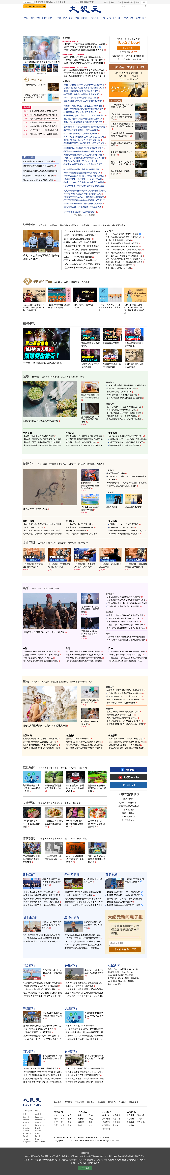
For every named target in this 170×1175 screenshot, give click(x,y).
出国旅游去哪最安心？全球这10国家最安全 (124, 696)
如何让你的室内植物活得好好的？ (120, 715)
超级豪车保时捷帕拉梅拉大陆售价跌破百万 (42, 1026)
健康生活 (74, 376)
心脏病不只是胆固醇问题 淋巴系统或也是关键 (84, 439)
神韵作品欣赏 (111, 507)
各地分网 (140, 17)
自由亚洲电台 (92, 1156)
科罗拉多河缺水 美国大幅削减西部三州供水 (83, 119)
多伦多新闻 (72, 874)
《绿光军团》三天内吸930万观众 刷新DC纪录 (125, 625)
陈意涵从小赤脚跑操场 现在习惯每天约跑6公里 (84, 655)
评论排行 (109, 230)
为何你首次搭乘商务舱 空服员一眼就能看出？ (125, 690)
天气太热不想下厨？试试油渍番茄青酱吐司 (96, 824)
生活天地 (131, 1111)
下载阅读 (92, 215)
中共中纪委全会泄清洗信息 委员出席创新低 (83, 73)
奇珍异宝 (63, 767)
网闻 (69, 1125)
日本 (120, 981)
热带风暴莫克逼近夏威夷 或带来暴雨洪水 (82, 173)
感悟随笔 (74, 225)
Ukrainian (39, 1130)
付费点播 (75, 281)
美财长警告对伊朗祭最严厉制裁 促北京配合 (83, 63)
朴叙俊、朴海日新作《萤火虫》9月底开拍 (125, 655)
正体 (59, 2)
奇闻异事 (42, 767)
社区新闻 (114, 965)
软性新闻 (29, 767)
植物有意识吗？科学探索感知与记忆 (121, 410)
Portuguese (40, 1125)
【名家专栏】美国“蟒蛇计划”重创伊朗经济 (84, 989)
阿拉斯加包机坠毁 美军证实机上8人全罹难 (42, 1078)
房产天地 (73, 681)
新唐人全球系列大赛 (133, 507)
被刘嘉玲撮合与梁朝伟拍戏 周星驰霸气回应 (40, 661)
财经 (93, 17)
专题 (71, 17)
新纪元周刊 (139, 1156)
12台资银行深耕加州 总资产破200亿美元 (82, 938)
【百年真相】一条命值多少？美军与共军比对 (85, 565)
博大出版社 (82, 1163)
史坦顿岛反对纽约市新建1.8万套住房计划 (40, 171)
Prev (26, 48)
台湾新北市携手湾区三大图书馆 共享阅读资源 (51, 925)
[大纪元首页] (32, 1105)
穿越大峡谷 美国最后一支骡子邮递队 (121, 486)
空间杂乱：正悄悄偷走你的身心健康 (121, 389)
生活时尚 (36, 681)
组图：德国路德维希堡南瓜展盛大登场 (81, 98)
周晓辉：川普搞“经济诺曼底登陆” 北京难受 (83, 106)
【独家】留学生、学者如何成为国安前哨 (124, 899)
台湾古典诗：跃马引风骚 (35, 509)
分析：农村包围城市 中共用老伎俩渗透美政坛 (84, 85)
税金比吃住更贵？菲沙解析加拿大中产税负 (84, 905)
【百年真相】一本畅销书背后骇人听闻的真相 (136, 565)
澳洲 (125, 981)
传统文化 (117, 100)
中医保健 (55, 376)
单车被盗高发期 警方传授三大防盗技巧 (40, 892)
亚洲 (120, 984)
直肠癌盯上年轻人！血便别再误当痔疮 (81, 442)
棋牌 (79, 838)
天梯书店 (121, 1156)
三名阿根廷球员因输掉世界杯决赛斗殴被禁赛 (31, 859)
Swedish (26, 1128)
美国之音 (65, 1156)
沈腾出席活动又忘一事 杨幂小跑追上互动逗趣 (90, 633)
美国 (32, 17)
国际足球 (49, 838)
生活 (126, 17)
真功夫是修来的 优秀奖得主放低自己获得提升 (51, 882)
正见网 (118, 1159)
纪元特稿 (42, 225)
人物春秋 (72, 464)
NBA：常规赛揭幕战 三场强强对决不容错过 (75, 859)
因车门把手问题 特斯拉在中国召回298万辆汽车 (84, 200)
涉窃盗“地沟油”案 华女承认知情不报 (38, 180)
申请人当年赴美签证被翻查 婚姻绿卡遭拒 (41, 895)
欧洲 (110, 984)
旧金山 (116, 969)
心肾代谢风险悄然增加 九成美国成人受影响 (124, 398)
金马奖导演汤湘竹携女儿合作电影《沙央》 (124, 618)
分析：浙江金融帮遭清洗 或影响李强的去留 (83, 122)
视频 (77, 17)
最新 (66, 281)
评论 (65, 17)
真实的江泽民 (82, 68)
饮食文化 (67, 803)
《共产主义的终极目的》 (135, 56)
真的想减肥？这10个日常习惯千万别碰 (124, 445)
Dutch (37, 1128)
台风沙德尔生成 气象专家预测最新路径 (82, 1075)
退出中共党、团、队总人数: (128, 39)
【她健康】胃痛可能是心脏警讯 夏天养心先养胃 (42, 439)
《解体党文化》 (128, 809)
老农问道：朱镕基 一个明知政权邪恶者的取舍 (124, 262)
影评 (57, 588)
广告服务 (122, 1102)
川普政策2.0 (79, 54)
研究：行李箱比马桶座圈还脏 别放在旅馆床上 (84, 745)
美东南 (130, 972)
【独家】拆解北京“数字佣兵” (119, 902)
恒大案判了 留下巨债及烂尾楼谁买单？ (40, 989)
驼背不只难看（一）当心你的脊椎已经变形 (124, 407)
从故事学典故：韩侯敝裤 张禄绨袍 (79, 527)
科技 (99, 17)
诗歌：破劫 (111, 480)
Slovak (25, 1136)
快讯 (28, 107)
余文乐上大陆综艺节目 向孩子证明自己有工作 (125, 615)
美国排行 (71, 1008)
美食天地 (29, 803)
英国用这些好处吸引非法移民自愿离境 (81, 130)
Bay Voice (82, 1159)
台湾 (50, 17)
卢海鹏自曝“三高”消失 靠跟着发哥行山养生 (40, 652)
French (26, 1122)
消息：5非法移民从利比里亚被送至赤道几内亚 (84, 158)
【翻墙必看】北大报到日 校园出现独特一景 (42, 1039)
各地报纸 (57, 1102)
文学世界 (116, 1118)
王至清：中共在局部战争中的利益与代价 (82, 260)
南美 (115, 984)
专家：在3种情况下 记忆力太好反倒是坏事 (124, 721)
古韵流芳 (52, 543)
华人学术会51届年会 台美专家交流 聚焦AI (41, 899)
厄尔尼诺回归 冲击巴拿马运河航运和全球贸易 (84, 176)
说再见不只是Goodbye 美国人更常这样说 (123, 712)
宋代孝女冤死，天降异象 (33, 527)
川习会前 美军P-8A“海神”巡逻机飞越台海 (82, 140)
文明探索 (53, 464)
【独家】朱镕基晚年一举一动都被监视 (123, 892)
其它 (90, 1125)
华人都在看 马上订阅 (125, 949)
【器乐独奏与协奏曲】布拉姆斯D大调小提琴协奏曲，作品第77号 (34, 307)
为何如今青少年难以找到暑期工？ (119, 265)
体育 (56, 1125)
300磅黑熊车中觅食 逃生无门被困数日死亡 (82, 169)
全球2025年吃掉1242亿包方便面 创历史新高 (83, 203)
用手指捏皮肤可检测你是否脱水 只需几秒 (39, 742)
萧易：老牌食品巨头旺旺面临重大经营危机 (123, 253)
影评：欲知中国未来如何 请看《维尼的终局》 (124, 237)
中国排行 (29, 1008)
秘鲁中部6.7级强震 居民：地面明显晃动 (40, 1068)
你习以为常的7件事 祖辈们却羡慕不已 (122, 395)
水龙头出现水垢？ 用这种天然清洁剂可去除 (124, 693)
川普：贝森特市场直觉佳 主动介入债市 (81, 91)
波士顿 (135, 969)
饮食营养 (45, 376)
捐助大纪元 (133, 1102)
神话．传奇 (42, 464)
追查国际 (73, 1159)
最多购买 (58, 281)
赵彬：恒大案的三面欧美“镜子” (77, 239)
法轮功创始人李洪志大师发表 (128, 67)
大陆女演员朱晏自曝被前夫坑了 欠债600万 (124, 597)
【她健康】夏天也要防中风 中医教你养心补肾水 (42, 442)
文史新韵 (72, 543)
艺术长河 (106, 1128)
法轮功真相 (137, 59)
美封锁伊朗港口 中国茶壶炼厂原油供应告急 (83, 60)
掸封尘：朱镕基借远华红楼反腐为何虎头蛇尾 (124, 250)
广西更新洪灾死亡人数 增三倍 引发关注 (81, 112)
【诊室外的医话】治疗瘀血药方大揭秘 (38, 436)
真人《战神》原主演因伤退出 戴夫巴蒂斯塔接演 (126, 640)
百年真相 (42, 543)
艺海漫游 (100, 464)
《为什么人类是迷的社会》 (128, 73)
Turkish (26, 1139)
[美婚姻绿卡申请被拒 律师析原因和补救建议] (41, 48)
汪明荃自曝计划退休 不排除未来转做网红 (123, 606)
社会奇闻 (83, 767)
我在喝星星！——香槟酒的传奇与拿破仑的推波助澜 (90, 485)
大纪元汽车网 (132, 1159)
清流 (124, 1159)
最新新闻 (58, 1111)
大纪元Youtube (131, 777)
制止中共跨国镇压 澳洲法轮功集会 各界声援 (84, 50)
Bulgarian (27, 1141)
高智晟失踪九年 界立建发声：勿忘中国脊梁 (93, 925)
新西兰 (131, 981)
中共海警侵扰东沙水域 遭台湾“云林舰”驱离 (84, 1082)
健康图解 (36, 376)
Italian (25, 1125)
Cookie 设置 (85, 1168)
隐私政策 (101, 1102)
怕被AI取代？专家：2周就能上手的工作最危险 (127, 748)
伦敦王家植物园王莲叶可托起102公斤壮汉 (97, 788)
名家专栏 (106, 225)
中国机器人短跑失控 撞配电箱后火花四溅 (82, 94)
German (38, 1122)
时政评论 (53, 225)
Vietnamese (40, 1141)
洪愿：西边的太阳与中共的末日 (118, 268)
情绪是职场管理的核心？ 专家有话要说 (124, 745)
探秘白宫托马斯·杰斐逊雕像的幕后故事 (81, 534)
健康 (132, 17)
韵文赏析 (91, 464)
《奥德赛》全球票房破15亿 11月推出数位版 (44, 632)
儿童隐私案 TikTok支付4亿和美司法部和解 (84, 1039)
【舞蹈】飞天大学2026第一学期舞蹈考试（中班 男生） (35, 97)
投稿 (138, 2)
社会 (62, 1125)
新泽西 (111, 972)
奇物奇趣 (53, 767)
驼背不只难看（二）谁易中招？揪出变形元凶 (84, 436)
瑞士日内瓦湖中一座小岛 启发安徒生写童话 (83, 742)
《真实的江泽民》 (128, 813)
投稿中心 (111, 1102)
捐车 (106, 2)
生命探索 (116, 1115)
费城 (115, 975)
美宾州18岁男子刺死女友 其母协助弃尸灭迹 (83, 164)
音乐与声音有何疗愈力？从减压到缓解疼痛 (124, 419)
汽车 (91, 681)
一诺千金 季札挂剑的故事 (76, 531)
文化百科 (81, 464)
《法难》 (123, 76)
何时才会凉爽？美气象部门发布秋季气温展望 (84, 182)
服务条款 (91, 1102)
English (38, 1114)
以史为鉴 (64, 225)
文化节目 (29, 542)
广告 (119, 2)
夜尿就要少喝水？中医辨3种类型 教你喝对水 (90, 419)
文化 (111, 17)
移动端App (50, 2)
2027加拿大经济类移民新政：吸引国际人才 (84, 902)
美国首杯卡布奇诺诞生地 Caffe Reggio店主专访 (125, 724)
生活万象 (45, 681)
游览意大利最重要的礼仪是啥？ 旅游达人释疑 (45, 725)
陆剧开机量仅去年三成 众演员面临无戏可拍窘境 (126, 600)
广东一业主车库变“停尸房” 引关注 (38, 1029)
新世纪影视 (63, 1159)
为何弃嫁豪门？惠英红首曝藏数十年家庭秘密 (90, 609)
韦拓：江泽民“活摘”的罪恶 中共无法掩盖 (82, 264)
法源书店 (130, 1156)
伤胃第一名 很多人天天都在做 (119, 392)
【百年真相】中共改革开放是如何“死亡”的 (34, 565)
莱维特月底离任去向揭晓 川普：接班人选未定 (84, 143)
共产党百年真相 (118, 225)
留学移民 (83, 681)
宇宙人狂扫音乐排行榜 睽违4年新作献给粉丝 (84, 658)
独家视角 (111, 874)
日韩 (51, 588)
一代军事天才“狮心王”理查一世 (78, 524)
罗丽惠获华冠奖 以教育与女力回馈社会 (82, 948)
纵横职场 (54, 681)
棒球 (73, 838)
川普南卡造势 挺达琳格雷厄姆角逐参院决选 (83, 155)
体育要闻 (29, 838)
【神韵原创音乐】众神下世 (35, 85)
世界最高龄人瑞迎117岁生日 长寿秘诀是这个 (83, 148)
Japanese (39, 1117)
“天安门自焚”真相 (122, 59)
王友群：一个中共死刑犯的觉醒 (78, 257)
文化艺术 (106, 1111)
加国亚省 (112, 978)
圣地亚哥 (129, 975)
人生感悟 (106, 1118)
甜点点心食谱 (44, 803)
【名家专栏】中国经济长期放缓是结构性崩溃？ (85, 186)
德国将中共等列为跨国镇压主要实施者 (81, 47)
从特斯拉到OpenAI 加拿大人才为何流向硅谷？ (84, 115)
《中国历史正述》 (128, 816)
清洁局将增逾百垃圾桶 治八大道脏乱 (38, 166)
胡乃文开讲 (83, 543)
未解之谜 (62, 543)
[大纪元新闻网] (85, 10)
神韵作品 (39, 1156)
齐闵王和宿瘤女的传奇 (116, 473)
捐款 (112, 2)
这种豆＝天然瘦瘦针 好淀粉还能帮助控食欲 (126, 436)
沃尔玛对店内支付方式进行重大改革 (80, 212)
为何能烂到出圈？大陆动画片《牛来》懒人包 (41, 655)
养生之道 (77, 803)
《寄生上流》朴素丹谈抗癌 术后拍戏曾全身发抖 (128, 658)
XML (85, 215)
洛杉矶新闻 (72, 917)
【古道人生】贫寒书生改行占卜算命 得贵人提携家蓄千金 (122, 116)
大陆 (26, 17)
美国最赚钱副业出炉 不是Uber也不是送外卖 (31, 788)
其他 (85, 838)
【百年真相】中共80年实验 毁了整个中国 (59, 565)
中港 (34, 588)
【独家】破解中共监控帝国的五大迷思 (123, 905)
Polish (37, 1136)
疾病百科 (64, 376)
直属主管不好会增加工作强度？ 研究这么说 (126, 739)
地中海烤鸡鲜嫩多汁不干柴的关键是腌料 (74, 824)
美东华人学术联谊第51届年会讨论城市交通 (42, 905)
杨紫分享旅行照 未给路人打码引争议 (38, 658)
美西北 (118, 972)
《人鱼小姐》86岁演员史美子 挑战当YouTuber (127, 652)
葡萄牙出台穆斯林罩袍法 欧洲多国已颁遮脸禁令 (85, 191)
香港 (38, 17)
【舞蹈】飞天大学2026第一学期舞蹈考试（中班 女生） (110, 307)
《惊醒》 (134, 76)
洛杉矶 (123, 969)
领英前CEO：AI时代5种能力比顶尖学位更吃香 (84, 127)
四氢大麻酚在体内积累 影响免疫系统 (40, 420)
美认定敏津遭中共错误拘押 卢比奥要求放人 (42, 1072)
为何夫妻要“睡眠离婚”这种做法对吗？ (122, 718)
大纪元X (131, 784)
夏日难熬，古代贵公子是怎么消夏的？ (124, 534)
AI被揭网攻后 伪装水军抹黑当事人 (80, 1026)
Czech (37, 1133)
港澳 (69, 1118)
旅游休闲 (64, 681)
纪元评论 (29, 225)
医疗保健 (130, 1118)
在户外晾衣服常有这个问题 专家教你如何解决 (41, 748)
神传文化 (106, 1115)
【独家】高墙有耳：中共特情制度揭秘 (123, 895)
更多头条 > (41, 73)
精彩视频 (29, 323)
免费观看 (85, 281)
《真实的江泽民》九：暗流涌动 (37, 1032)
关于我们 (39, 2)
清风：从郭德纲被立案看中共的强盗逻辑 (122, 243)
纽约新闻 (30, 157)
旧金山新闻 (30, 917)
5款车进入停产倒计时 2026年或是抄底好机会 (75, 788)
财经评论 (85, 225)
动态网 (73, 1163)
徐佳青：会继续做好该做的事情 (79, 895)
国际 (44, 17)
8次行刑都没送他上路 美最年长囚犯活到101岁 (84, 88)
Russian (26, 1130)
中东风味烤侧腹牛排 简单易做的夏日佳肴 (31, 824)
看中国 (104, 1159)
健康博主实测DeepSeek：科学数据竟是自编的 (84, 197)
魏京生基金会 (93, 1163)
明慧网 (111, 1159)
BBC (32, 1159)
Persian (38, 1139)
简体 (63, 2)
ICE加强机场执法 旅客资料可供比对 (38, 161)
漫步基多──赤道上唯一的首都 (78, 739)
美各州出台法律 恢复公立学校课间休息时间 (83, 101)
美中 (110, 975)
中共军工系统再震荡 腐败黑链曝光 (42, 363)
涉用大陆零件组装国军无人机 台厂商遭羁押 (94, 1058)
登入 (144, 2)
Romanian (27, 1133)
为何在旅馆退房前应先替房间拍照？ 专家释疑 (84, 748)
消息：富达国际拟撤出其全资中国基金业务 (42, 1075)
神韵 (117, 17)
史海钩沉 (62, 464)
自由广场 (96, 225)
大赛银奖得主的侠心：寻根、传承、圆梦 (41, 902)
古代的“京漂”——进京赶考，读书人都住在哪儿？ (126, 476)
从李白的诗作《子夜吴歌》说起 (121, 527)
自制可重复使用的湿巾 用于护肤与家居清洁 (40, 745)
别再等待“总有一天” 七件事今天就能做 (122, 416)
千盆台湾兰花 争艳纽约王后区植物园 (38, 176)
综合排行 (29, 965)
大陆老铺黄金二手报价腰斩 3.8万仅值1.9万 (82, 207)
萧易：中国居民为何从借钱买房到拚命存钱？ (84, 109)
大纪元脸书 (131, 769)
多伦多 (120, 978)
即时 (59, 17)
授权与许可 (79, 1102)
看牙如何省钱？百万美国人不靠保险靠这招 (124, 413)
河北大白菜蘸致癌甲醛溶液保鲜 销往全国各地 (84, 70)
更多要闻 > (78, 215)
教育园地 (106, 1125)
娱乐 (105, 17)
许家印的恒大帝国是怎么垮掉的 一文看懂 (41, 983)
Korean (26, 1119)
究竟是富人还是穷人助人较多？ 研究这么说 (40, 739)
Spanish (26, 1117)
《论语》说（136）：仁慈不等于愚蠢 (124, 524)
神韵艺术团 (29, 1156)
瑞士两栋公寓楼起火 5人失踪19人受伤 (80, 133)
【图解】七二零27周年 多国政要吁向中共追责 (84, 44)
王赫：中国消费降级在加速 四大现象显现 (122, 246)
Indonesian (40, 1119)
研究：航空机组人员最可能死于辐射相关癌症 (127, 742)
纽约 (110, 969)
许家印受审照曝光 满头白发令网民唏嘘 (40, 986)
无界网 (142, 1159)
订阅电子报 (128, 2)
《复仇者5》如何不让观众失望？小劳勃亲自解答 (126, 637)
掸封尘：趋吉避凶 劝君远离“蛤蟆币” (80, 235)
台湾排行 (71, 1051)
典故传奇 (116, 1125)
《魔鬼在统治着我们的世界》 (128, 806)
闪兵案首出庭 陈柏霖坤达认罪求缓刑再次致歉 (84, 661)
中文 (25, 1114)
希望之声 (48, 1156)
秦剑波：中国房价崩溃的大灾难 (118, 240)
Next (57, 48)
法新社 (26, 1159)
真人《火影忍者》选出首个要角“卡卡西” (123, 622)
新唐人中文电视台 (78, 1156)
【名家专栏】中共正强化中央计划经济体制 (83, 179)
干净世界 (56, 1156)
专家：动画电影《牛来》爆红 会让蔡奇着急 (42, 993)
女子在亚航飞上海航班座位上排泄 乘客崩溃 (52, 1016)
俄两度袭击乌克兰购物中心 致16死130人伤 (82, 151)
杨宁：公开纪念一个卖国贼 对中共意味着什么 (124, 256)
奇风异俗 (73, 767)
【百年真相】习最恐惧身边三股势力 (110, 565)
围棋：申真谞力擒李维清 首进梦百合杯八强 (96, 859)
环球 (45, 588)
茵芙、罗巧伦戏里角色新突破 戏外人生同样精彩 (126, 628)
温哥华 (127, 978)
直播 (82, 376)
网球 (40, 838)
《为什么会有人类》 (128, 79)
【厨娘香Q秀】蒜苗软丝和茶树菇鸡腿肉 (54, 824)
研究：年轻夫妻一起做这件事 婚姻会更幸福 (124, 700)
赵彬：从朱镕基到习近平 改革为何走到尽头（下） (126, 259)
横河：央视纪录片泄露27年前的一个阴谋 (122, 234)
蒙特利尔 (135, 978)
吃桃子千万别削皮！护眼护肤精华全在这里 (126, 442)
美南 (124, 972)
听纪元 (84, 17)
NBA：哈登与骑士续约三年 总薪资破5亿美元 (84, 137)
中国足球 (59, 838)
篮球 (67, 838)
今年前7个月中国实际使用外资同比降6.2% (82, 194)
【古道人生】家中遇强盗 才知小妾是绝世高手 (41, 531)
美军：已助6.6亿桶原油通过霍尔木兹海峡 (82, 57)
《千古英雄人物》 (128, 820)
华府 (129, 969)
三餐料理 (56, 803)
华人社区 (82, 1111)
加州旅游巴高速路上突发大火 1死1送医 (81, 161)
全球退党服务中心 (49, 1159)
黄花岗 (90, 1159)
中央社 (38, 1159)
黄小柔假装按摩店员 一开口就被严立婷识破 (83, 652)
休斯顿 (121, 975)
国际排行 (29, 1051)
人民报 (97, 1159)
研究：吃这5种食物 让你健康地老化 (121, 703)
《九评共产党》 (117, 56)
